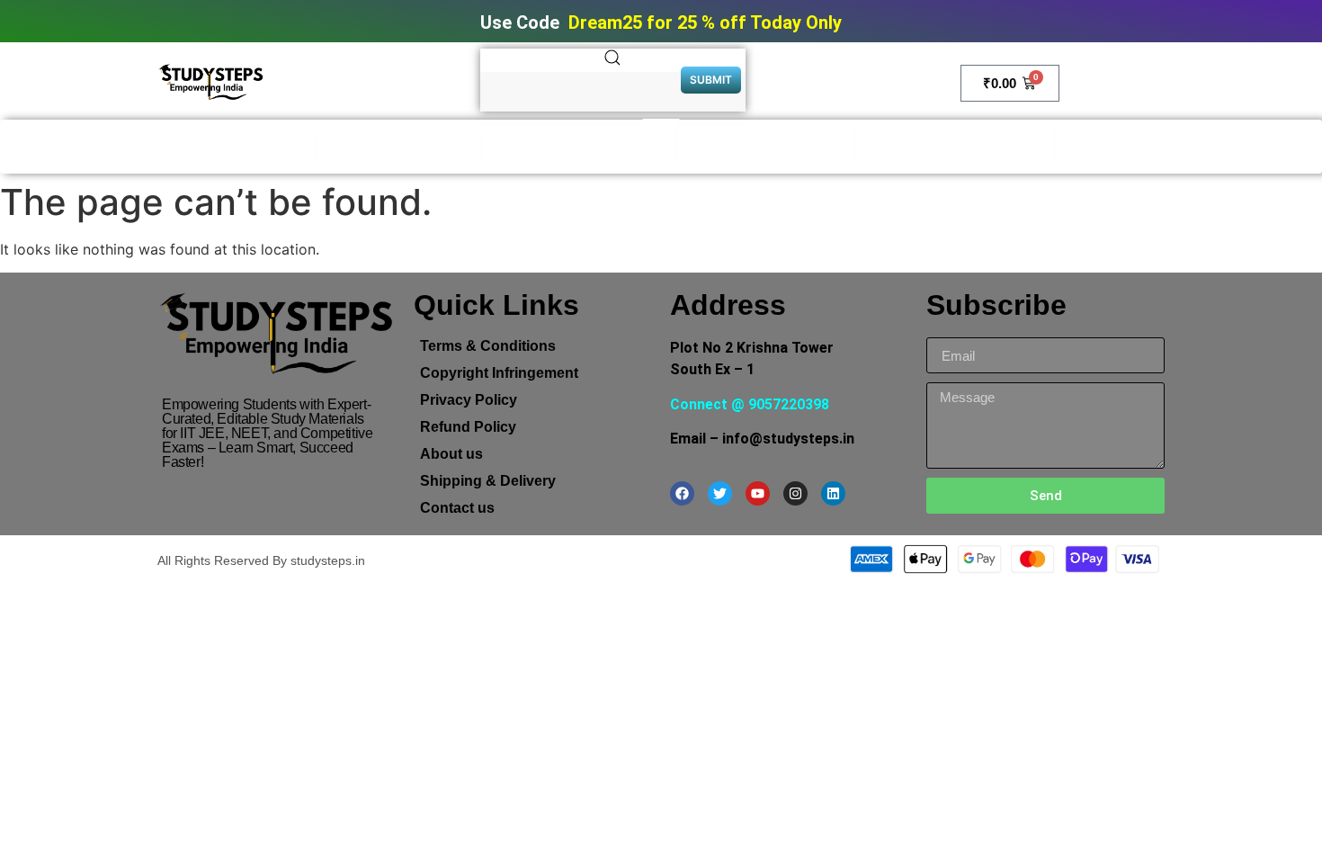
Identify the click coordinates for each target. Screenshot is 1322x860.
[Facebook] (682, 493)
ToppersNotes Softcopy (580, 147)
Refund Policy (468, 426)
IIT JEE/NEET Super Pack (954, 147)
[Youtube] (758, 493)
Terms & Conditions (488, 346)
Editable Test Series (399, 147)
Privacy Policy (468, 400)
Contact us (457, 507)
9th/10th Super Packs (765, 147)
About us (451, 453)
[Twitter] (720, 493)
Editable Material (244, 147)
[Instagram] (795, 493)
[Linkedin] (833, 493)
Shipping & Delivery (488, 480)
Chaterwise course (1133, 147)
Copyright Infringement (499, 373)
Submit (711, 79)
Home (142, 147)
